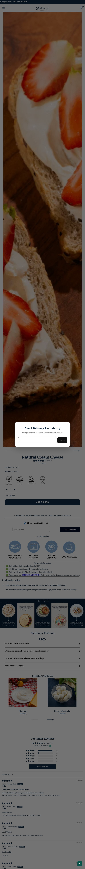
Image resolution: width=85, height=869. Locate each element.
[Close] (67, 425)
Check (62, 440)
